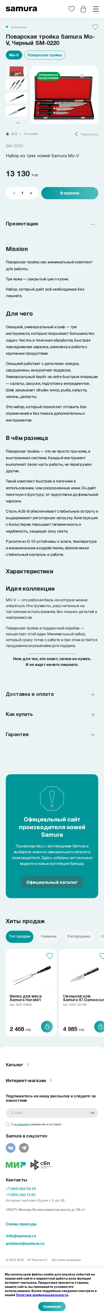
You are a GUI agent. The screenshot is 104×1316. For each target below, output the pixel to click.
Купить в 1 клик (52, 207)
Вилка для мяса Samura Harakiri (26, 998)
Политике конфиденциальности (42, 1295)
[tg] (24, 1148)
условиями (21, 1124)
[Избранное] (71, 9)
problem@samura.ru (25, 1243)
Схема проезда (21, 1224)
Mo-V (14, 55)
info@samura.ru (21, 1236)
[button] (18, 123)
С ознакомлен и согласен (36, 1124)
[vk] (10, 1148)
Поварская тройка (45, 55)
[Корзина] (83, 9)
